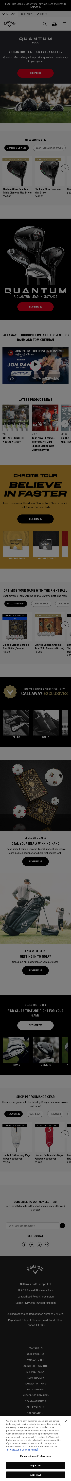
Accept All (35, 1475)
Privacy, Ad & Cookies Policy (22, 1450)
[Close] (65, 1421)
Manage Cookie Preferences (35, 1456)
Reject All (35, 1465)
